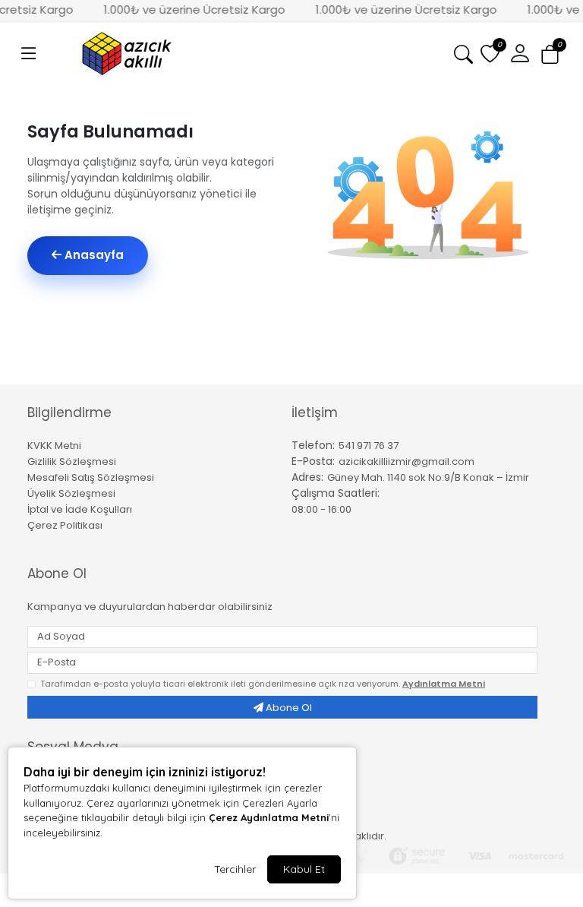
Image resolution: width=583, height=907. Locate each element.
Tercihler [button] (235, 869)
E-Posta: (313, 461)
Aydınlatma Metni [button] (443, 684)
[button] (28, 54)
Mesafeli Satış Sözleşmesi (90, 477)
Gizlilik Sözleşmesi (71, 461)
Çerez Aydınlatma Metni (269, 817)
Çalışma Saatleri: (336, 493)
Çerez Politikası (64, 525)
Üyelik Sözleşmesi (71, 493)
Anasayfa (92, 255)
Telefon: (313, 445)
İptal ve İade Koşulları (79, 509)
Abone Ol (287, 707)
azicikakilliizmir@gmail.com (406, 461)
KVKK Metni (54, 445)
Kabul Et (304, 869)
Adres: (307, 477)
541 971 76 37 (369, 445)
